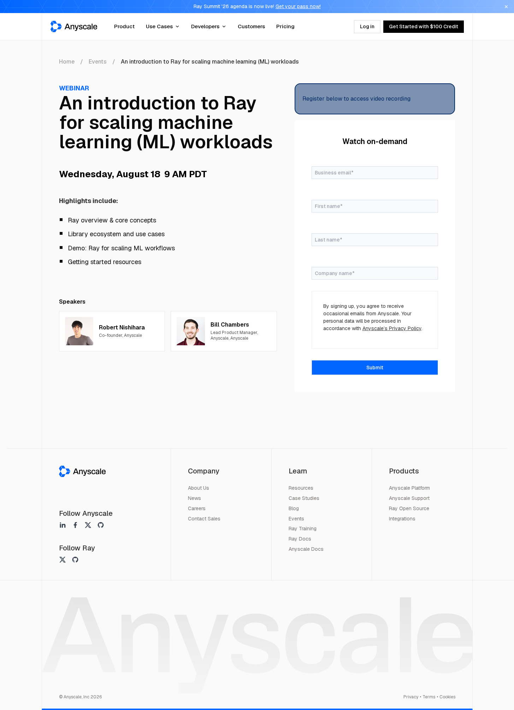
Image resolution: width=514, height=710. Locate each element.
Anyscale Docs (306, 549)
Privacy (410, 697)
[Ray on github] (75, 559)
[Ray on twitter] (62, 559)
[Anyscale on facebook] (75, 525)
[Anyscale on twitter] (87, 525)
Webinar (74, 88)
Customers (251, 26)
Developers (205, 26)
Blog (294, 508)
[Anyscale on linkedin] (62, 525)
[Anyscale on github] (100, 525)
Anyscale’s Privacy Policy (391, 328)
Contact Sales (204, 518)
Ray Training (303, 528)
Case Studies (304, 498)
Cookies (447, 697)
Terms (429, 697)
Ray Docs (300, 539)
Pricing (285, 26)
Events (98, 61)
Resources (301, 488)
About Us (198, 488)
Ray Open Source (409, 508)
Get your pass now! (298, 6)
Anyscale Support (409, 498)
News (194, 498)
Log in (367, 26)
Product (124, 26)
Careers (197, 508)
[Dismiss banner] (506, 7)
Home (67, 61)
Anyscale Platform (409, 488)
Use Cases (159, 26)
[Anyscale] (82, 471)
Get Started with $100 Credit (423, 26)
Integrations (402, 518)
